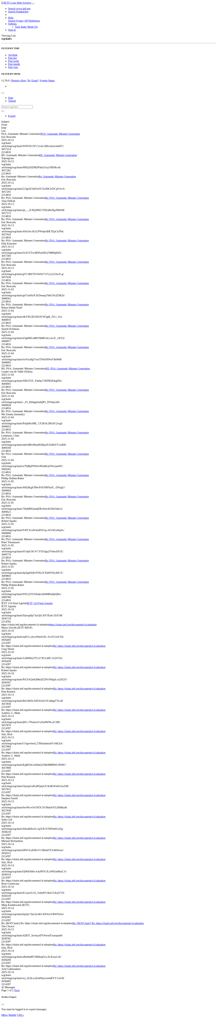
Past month (14, 64)
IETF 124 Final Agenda (40, 603)
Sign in (12, 29)
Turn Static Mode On (26, 26)
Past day (12, 58)
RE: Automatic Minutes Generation (58, 155)
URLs (20, 1015)
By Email (33, 80)
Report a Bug (18, 80)
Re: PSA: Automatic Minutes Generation (67, 197)
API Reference (32, 20)
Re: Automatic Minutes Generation (57, 176)
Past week (13, 61)
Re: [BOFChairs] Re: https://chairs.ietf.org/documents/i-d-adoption (108, 923)
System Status (47, 80)
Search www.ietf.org (19, 8)
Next (16, 990)
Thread (12, 100)
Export (11, 115)
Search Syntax (16, 20)
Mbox (4, 1015)
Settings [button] (12, 23)
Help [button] (10, 17)
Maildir (12, 1015)
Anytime (12, 55)
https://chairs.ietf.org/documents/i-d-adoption (73, 624)
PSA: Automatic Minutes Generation (60, 133)
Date (10, 97)
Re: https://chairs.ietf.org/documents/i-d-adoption (79, 645)
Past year (13, 67)
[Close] (2, 1004)
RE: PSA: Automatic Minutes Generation (68, 368)
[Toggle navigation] (33, 3)
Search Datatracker (18, 11)
